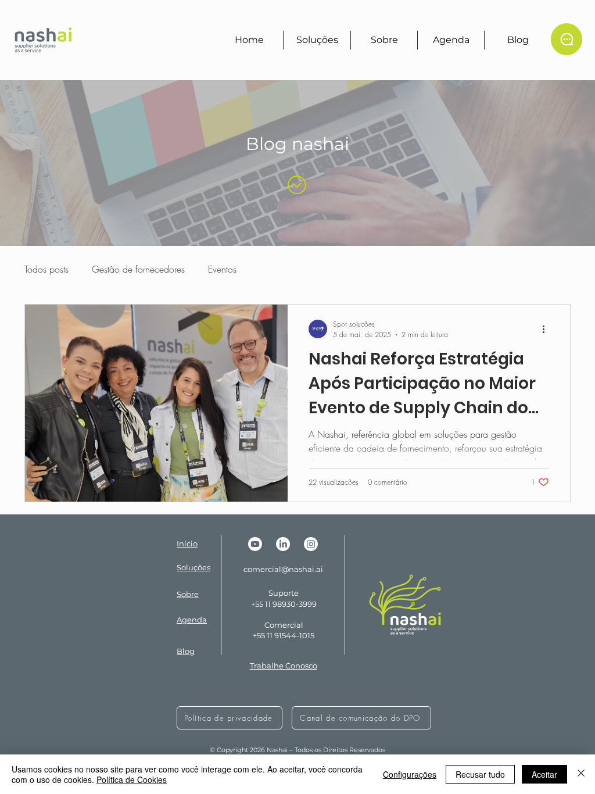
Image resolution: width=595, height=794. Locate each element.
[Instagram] (311, 544)
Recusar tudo (480, 774)
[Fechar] (581, 774)
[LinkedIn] (283, 544)
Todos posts (46, 269)
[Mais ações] (547, 329)
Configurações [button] (409, 774)
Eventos (222, 269)
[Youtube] (255, 544)
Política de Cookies (131, 779)
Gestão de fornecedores (138, 269)
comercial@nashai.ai (283, 569)
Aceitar (544, 774)
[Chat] (566, 39)
